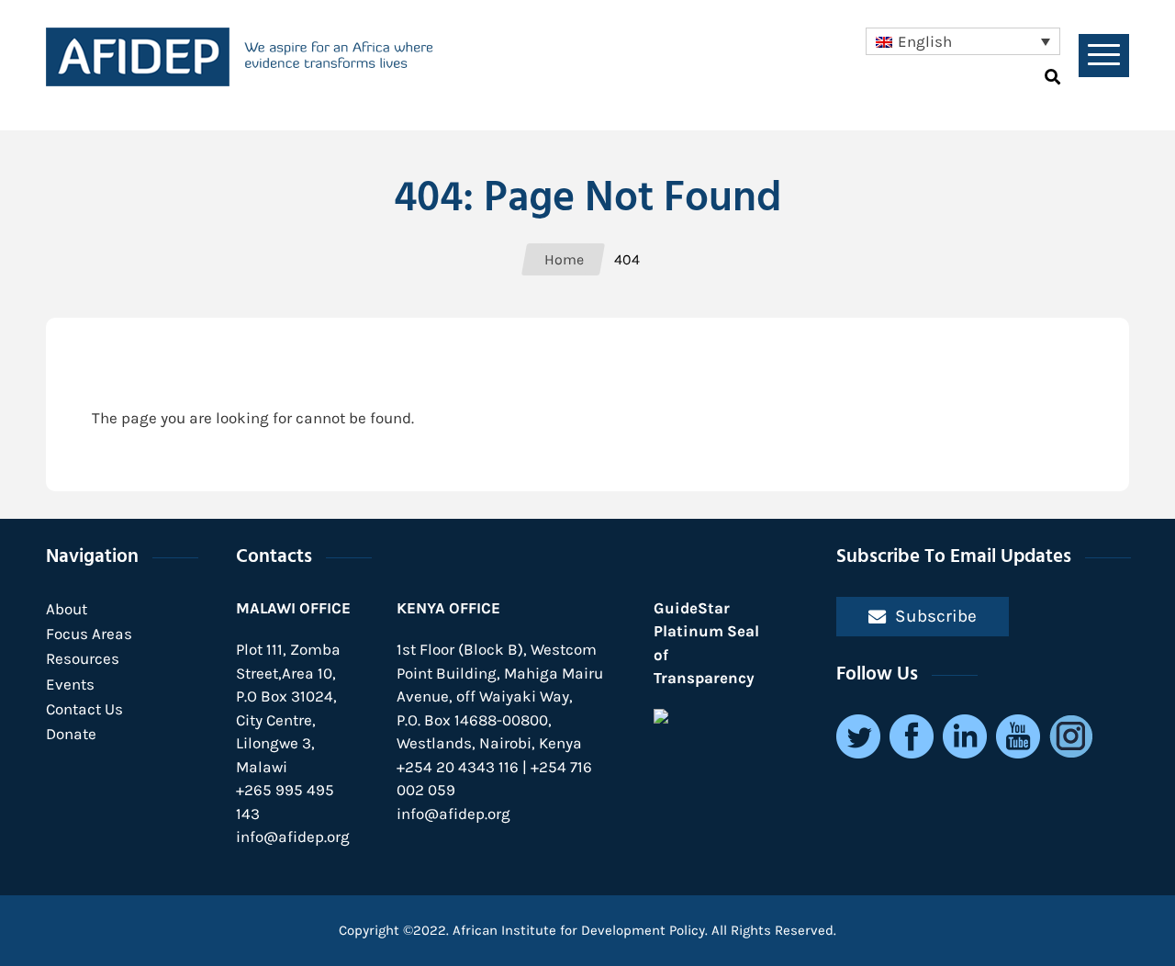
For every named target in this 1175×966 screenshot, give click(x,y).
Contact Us (84, 709)
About (66, 609)
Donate (71, 733)
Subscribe (936, 615)
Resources (82, 658)
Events (70, 684)
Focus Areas (89, 633)
